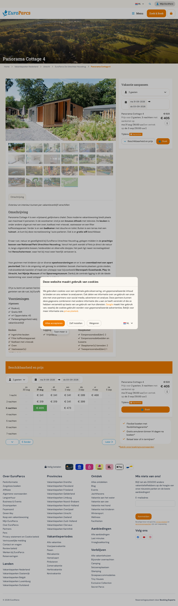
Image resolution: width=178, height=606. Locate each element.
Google (109, 304)
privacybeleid (71, 311)
